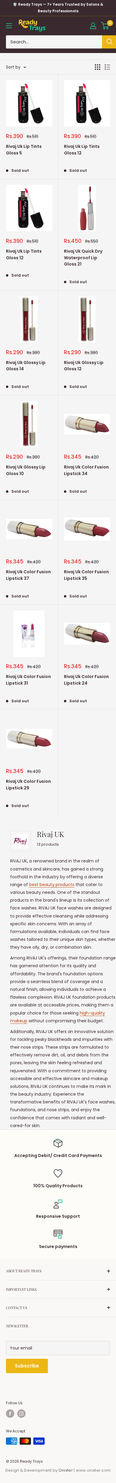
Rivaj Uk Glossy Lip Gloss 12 (84, 366)
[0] (105, 25)
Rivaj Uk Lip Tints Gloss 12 (82, 149)
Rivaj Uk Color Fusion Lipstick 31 (28, 680)
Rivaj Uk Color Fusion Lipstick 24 (86, 680)
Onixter (66, 1470)
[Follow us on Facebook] (10, 1413)
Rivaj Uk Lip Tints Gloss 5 (24, 149)
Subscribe (27, 1366)
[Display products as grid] (97, 67)
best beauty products (51, 885)
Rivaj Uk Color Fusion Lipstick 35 (86, 575)
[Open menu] (9, 25)
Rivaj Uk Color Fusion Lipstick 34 (86, 470)
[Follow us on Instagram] (21, 1413)
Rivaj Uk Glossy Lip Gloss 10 (26, 470)
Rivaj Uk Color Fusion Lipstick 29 (28, 784)
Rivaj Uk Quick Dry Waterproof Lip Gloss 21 (83, 257)
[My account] (93, 25)
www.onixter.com (93, 1470)
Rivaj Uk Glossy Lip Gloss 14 (26, 366)
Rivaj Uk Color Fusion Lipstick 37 (28, 575)
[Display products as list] (107, 67)
